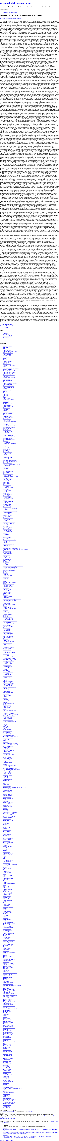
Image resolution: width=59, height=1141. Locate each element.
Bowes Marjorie (7, 475)
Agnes (4, 358)
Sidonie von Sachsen (8, 984)
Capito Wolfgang (7, 496)
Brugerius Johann (7, 480)
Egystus (5, 563)
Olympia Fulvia (7, 868)
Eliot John (5, 564)
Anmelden (5, 333)
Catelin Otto (6, 502)
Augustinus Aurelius (8, 413)
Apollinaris (5, 395)
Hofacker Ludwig (7, 685)
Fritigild (5, 611)
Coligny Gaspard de (8, 518)
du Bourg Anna (7, 552)
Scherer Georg (6, 962)
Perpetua (5, 890)
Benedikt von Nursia (8, 435)
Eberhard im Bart (7, 557)
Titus (4, 1043)
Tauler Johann (6, 1018)
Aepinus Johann (7, 355)
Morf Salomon (6, 831)
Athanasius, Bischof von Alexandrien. (9, 326)
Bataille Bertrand (7, 430)
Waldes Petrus (6, 1073)
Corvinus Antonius (7, 527)
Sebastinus (5, 971)
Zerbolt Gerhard (7, 1098)
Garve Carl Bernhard (8, 618)
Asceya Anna (6, 408)
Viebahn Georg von (8, 1063)
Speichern (2, 1140)
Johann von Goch (7, 717)
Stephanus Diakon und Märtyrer (11, 1008)
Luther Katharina (7, 773)
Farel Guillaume (7, 585)
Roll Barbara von (7, 936)
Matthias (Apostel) (7, 806)
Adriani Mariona (7, 354)
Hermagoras (6, 670)
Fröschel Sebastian (7, 614)
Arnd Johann (6, 402)
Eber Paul (5, 556)
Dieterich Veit (6, 541)
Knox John (5, 742)
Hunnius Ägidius (7, 695)
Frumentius (6, 615)
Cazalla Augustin (7, 505)
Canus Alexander (7, 494)
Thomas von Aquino (8, 1033)
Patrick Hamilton (4, 327)
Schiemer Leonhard (8, 963)
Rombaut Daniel (7, 937)
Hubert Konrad (6, 691)
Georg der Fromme (7, 622)
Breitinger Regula (7, 478)
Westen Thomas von (8, 1081)
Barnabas (5, 424)
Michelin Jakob (7, 821)
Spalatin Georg (6, 992)
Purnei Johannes (7, 919)
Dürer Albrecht (6, 555)
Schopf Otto (6, 969)
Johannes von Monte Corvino (10, 721)
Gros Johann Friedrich (8, 641)
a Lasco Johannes (7, 346)
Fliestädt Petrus (6, 593)
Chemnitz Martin (7, 507)
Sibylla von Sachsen (8, 982)
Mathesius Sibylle (7, 804)
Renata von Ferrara (7, 925)
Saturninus (5, 958)
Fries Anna (5, 610)
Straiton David (6, 1010)
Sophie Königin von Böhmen (10, 991)
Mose (4, 837)
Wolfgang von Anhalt (8, 1092)
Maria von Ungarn (7, 791)
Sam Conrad (6, 951)
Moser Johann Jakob (8, 838)
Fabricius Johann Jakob (8, 584)
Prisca (4, 916)
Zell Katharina (6, 1095)
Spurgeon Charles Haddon (9, 1002)
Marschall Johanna (7, 795)
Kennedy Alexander (8, 738)
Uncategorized (6, 1052)
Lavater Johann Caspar (8, 754)
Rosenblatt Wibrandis (8, 941)
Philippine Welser (7, 898)
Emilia (4, 571)
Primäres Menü (4, 9)
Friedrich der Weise (8, 607)
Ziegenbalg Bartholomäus (9, 1099)
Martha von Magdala (8, 798)
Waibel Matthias (7, 1072)
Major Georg (6, 780)
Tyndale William (7, 1050)
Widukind (5, 1084)
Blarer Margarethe (7, 457)
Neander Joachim (7, 846)
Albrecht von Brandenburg (9, 365)
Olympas (5, 867)
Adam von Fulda (7, 350)
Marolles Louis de (7, 794)
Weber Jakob (6, 1076)
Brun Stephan (6, 483)
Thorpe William (7, 1037)
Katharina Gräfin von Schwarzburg (11, 733)
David (4, 535)
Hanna (4, 651)
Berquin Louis (6, 442)
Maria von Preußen (7, 790)
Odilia (4, 857)
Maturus (5, 808)
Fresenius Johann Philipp (9, 604)
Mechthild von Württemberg (10, 812)
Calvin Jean (6, 493)
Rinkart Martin (6, 934)
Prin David (5, 914)
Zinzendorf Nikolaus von (9, 1102)
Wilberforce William (8, 1087)
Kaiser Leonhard (7, 729)
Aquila (4, 397)
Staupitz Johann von (8, 1004)
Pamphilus (5, 879)
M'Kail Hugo (6, 777)
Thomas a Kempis (7, 1032)
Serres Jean (6, 980)
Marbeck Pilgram (7, 786)
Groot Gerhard (6, 640)
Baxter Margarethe (7, 431)
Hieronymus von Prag (8, 678)
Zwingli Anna (6, 1106)
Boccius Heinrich (7, 463)
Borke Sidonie (6, 472)
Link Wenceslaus (7, 760)
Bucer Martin (6, 486)
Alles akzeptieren (11, 1118)
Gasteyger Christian (8, 619)
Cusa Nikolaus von (7, 531)
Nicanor (5, 850)
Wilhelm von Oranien (8, 1090)
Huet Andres (6, 694)
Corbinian (5, 526)
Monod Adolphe (7, 830)
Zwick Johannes (7, 1105)
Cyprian (5, 533)
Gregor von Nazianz (8, 637)
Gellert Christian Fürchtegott (10, 621)
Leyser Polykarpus (7, 758)
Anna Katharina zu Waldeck (10, 383)
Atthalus (5, 410)
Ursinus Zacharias (7, 1055)
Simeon (5, 986)
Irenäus (5, 702)
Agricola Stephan (7, 361)
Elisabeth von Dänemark (9, 568)
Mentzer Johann (7, 819)
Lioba (4, 761)
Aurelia (5, 414)
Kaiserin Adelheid (7, 731)
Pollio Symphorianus (8, 907)
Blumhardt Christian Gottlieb (10, 460)
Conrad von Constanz (8, 523)
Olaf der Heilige (7, 861)
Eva (4, 579)
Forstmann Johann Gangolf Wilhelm (12, 599)
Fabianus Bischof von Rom (9, 582)
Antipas (5, 392)
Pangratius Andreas (7, 881)
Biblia (4, 446)
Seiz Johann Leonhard (8, 975)
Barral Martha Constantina (9, 425)
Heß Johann (6, 673)
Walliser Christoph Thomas (9, 1074)
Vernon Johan (6, 1059)
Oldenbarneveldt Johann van (10, 864)
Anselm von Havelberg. (9, 387)
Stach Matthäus (7, 1003)
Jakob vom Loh (7, 705)
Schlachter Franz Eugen (9, 964)
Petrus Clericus (6, 897)
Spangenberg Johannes (8, 996)
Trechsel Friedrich (7, 1046)
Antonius (5, 394)
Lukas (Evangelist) (7, 771)
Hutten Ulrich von (7, 700)
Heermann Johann (7, 663)
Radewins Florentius (8, 922)
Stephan (5, 1007)
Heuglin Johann (7, 674)
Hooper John (6, 688)
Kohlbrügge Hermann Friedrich (10, 743)
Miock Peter (6, 823)
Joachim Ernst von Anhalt (9, 710)
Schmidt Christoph (7, 966)
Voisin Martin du (7, 1069)
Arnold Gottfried (7, 405)
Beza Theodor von (7, 445)
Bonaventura (6, 467)
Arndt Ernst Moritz (7, 403)
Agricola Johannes (7, 359)
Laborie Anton (6, 747)
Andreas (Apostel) (7, 380)
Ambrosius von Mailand (9, 372)
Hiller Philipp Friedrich (8, 684)
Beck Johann (6, 432)
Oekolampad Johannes (8, 860)
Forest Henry (6, 597)
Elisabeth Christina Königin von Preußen (13, 566)
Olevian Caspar (7, 865)
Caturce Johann (7, 504)
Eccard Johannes (7, 560)
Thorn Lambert (6, 1036)
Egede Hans (6, 562)
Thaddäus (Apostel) (8, 1026)
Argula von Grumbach (8, 399)
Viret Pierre (6, 1066)
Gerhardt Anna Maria (8, 626)
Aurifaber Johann (7, 416)
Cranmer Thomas (7, 529)
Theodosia (5, 1029)
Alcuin (4, 366)
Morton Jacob (6, 835)
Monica (5, 828)
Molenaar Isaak (7, 826)
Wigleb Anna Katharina (9, 1085)
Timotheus (5, 1040)
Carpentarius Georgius (8, 498)
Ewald (4, 581)
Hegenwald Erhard (7, 666)
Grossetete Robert (7, 643)
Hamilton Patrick (7, 650)
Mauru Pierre (6, 810)
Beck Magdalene (7, 434)
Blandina (5, 454)
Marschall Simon (7, 797)
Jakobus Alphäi (7, 707)
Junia (4, 725)
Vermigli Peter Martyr (8, 1058)
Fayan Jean (6, 588)
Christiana (5, 509)
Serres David (6, 978)
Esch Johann (6, 577)
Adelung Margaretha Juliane (10, 351)
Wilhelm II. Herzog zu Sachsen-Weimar (12, 1088)
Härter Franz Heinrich (8, 656)
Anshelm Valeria (7, 390)
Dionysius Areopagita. (8, 544)
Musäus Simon (6, 841)
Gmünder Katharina (8, 633)
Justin (4, 728)
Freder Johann (6, 603)
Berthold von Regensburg (9, 443)
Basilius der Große (7, 428)
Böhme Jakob (6, 465)
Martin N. (5, 799)
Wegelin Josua (6, 1077)
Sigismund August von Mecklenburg (12, 985)
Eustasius (5, 578)
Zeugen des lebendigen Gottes (15, 3)
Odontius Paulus (7, 859)
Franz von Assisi (7, 601)
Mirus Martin (6, 824)
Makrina (5, 782)
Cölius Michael (6, 519)
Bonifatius (5, 468)
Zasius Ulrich (6, 1094)
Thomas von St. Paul (8, 1035)
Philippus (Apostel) (7, 900)
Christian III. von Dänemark (10, 508)
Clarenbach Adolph (8, 512)
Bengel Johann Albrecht (9, 436)
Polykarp (5, 908)
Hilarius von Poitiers (8, 681)
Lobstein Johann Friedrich (9, 765)
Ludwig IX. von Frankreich (10, 768)
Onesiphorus (6, 871)
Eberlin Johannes (7, 559)
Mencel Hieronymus (8, 817)
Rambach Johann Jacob (9, 923)
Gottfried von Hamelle (8, 634)
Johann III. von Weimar (9, 716)
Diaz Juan (5, 538)
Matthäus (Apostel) (7, 805)
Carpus (5, 500)
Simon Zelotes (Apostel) (9, 989)
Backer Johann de (7, 420)
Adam (4, 348)
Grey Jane (5, 639)
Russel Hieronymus (8, 944)
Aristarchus (6, 401)
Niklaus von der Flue (8, 853)
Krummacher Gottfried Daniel (10, 744)
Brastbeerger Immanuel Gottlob (10, 476)
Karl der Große (6, 732)
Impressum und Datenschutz (10, 12)
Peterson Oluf (6, 894)
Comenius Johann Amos (9, 522)
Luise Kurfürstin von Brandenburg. (11, 769)
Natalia (5, 845)
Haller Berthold (7, 648)
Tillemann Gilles (7, 1039)
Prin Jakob (5, 915)
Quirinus (5, 920)
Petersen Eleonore (7, 893)
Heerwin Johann (7, 665)
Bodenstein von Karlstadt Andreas (11, 464)
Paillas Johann (6, 876)
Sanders (5, 955)
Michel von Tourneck (8, 820)
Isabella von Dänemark (8, 703)
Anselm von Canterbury (9, 386)
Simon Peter (6, 988)
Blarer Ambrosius (7, 456)
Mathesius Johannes (8, 802)
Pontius (5, 909)
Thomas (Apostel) (7, 1030)
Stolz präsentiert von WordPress (8, 1111)
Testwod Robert (7, 1024)
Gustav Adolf (6, 644)
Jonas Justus (6, 722)
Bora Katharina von (8, 471)
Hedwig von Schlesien (8, 661)
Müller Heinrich (7, 839)
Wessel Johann (6, 1080)
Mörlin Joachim (7, 834)
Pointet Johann (6, 904)
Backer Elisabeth (7, 419)
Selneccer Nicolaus (7, 977)
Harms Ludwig (6, 655)
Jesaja (4, 709)
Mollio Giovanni (7, 827)
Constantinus (6, 524)
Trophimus (5, 1048)
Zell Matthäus (6, 1096)
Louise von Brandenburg (9, 766)
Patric (4, 885)
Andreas (19, 18)
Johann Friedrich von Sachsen (10, 714)
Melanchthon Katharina (9, 813)
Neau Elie (5, 848)
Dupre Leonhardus (7, 553)
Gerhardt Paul (6, 628)
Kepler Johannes (7, 739)
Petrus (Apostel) (7, 896)
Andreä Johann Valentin (9, 377)
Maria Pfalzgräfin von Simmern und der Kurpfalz (15, 787)
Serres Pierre (6, 981)
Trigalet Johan (6, 1047)
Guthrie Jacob (6, 645)
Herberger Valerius (7, 667)
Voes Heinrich (6, 1068)
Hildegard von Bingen (8, 683)
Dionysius (5, 542)
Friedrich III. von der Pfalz (9, 608)
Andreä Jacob (6, 376)
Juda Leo (5, 724)
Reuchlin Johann (7, 926)
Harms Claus (6, 654)
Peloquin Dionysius (8, 887)
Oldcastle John (6, 863)
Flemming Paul (6, 590)
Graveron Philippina (8, 636)
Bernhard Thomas (7, 438)
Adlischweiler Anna (8, 353)
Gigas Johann (6, 630)
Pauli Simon (6, 886)
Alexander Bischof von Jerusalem (11, 368)
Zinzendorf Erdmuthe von (9, 1101)
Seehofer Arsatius (7, 974)
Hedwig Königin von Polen (10, 659)
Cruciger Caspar (7, 530)
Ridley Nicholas (7, 931)
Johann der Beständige (8, 713)
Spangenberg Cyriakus (8, 993)
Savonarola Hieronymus (9, 959)
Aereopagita (6, 357)
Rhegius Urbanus (7, 930)
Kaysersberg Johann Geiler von (10, 736)
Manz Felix (6, 784)
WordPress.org (6, 337)
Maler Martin (6, 783)
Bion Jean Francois (7, 452)
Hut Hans (5, 699)
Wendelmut (6, 1079)
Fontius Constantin (7, 596)
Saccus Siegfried (7, 948)
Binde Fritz (6, 450)
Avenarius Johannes (8, 417)
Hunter (4, 696)
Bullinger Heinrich (7, 490)
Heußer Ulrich (6, 677)
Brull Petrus (6, 482)
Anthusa (5, 391)
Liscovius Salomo (7, 762)
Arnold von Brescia (8, 406)
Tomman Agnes (7, 1044)
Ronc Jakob (6, 938)
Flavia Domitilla (7, 589)
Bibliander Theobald (8, 447)
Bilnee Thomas (6, 449)
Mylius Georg (6, 843)
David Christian (7, 537)
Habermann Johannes (8, 647)
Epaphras (5, 574)
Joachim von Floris (7, 711)
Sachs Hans (6, 949)
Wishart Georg (6, 1091)
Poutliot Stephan (7, 911)
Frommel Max (6, 612)
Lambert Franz (6, 749)
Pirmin (4, 901)
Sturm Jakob (6, 1014)
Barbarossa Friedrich (8, 423)
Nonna (4, 856)
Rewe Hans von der (8, 927)
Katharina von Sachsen (8, 735)
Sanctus (5, 953)
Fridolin (5, 606)
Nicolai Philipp (6, 852)
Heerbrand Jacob (7, 662)
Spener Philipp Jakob (8, 997)
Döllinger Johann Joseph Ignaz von (11, 548)
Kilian (4, 740)
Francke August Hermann (9, 600)
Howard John (6, 689)
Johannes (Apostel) (7, 718)
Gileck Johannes (7, 632)
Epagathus (5, 573)
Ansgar (5, 388)
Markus (5, 793)
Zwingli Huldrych (7, 1107)
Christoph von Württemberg (10, 511)
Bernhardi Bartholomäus (9, 439)
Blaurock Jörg (6, 458)
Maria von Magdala (8, 788)
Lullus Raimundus (7, 772)
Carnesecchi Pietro (7, 497)
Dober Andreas (6, 545)
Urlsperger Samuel (7, 1054)
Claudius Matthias (7, 513)
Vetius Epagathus (7, 1061)
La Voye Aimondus (8, 746)
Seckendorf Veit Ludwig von (10, 973)
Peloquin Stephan (7, 889)
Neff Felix (5, 849)
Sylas (4, 1015)
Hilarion (5, 680)
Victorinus (5, 1062)
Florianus (5, 595)
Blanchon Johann (7, 453)
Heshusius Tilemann (8, 672)
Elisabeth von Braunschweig (10, 567)
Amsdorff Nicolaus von (9, 375)
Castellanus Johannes (8, 501)
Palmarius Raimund (8, 878)
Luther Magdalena (7, 775)
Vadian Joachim (7, 1057)
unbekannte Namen (8, 1051)
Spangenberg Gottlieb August (10, 995)
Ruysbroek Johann (7, 947)
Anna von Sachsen (7, 384)
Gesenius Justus (7, 629)
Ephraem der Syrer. (7, 575)
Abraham (5, 347)
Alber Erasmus (6, 362)
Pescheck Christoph (8, 892)
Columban (5, 520)
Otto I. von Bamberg (8, 875)
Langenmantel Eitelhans (9, 750)
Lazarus (5, 755)
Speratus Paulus (7, 1000)
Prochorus (5, 918)
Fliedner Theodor (7, 592)
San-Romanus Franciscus (9, 952)
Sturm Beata (6, 1013)
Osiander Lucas (7, 872)
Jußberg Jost (6, 727)
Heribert (5, 669)
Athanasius (5, 409)
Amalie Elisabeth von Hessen (10, 370)
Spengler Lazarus (7, 999)
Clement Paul (6, 516)
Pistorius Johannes (7, 903)
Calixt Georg (6, 491)
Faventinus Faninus (8, 586)
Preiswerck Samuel (7, 912)
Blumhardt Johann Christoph (10, 461)
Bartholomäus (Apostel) (9, 427)
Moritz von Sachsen (8, 832)
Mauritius (5, 809)
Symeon (5, 1017)
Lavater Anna (6, 753)
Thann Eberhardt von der (9, 1028)
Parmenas (5, 882)
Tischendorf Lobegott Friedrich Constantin (13, 1041)
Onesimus (5, 870)
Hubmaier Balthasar (8, 692)
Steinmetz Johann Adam (9, 1006)
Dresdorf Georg (7, 551)
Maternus (5, 801)
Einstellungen (3, 1118)
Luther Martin (6, 776)
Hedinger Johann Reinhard (9, 658)
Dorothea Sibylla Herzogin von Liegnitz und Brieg (15, 549)
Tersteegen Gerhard (8, 1022)
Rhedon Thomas (7, 929)
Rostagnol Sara (6, 942)
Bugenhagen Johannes (8, 487)
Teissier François (7, 1021)
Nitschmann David (7, 854)
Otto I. (4, 874)
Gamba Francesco (7, 617)
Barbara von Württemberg (9, 421)
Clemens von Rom (7, 515)
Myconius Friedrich (8, 842)
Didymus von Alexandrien (6, 324)
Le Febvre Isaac (7, 757)
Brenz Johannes (7, 479)
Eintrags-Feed (6, 334)
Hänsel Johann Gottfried (9, 652)
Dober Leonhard (7, 546)
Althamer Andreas (7, 369)
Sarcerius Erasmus (7, 956)
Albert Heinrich (7, 364)
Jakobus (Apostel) (7, 706)
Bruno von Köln (7, 485)
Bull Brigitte (6, 489)
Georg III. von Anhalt (8, 623)
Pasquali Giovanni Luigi (9, 883)
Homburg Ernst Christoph (9, 687)
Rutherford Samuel (7, 945)
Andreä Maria (6, 379)
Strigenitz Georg (7, 1011)
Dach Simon (6, 534)
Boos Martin (6, 469)
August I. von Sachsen (8, 412)
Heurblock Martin (7, 676)
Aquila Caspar (6, 398)
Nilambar (30, 1111)
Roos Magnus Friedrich (9, 940)
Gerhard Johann (7, 625)
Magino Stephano (7, 779)
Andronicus (6, 381)
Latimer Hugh (6, 751)
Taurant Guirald (7, 1019)
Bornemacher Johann (8, 474)
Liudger (5, 764)
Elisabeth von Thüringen (9, 570)
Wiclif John (6, 1083)
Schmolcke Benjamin (8, 967)
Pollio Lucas (6, 905)
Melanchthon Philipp (8, 815)
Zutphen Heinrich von (8, 1103)
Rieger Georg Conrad (8, 933)
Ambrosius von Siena (8, 373)
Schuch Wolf (6, 970)
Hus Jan (5, 698)
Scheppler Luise (7, 960)
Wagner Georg (6, 1070)
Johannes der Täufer (8, 720)
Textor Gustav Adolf (8, 1025)
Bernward (5, 441)
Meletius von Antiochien (9, 816)
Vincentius (5, 1065)
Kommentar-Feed (7, 336)
